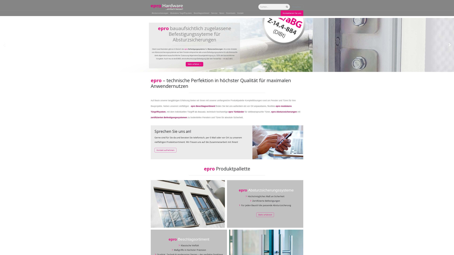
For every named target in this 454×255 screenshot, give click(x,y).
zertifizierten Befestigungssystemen (169, 117)
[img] (18, 45)
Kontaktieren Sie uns (292, 13)
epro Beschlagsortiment (203, 106)
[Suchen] (287, 7)
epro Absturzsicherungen (284, 112)
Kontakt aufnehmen (165, 150)
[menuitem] (160, 13)
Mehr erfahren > (194, 64)
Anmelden (296, 7)
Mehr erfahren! (265, 214)
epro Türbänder (236, 112)
